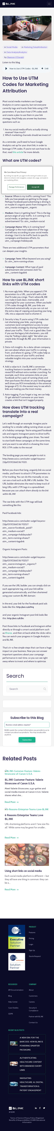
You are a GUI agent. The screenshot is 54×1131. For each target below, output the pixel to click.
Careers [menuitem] (32, 1002)
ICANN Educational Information (33, 1121)
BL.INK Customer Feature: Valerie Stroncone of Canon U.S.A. (24, 781)
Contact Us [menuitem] (33, 1022)
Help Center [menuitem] (12, 1002)
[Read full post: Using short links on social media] (27, 865)
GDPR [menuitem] (10, 1014)
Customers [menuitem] (33, 996)
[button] (6, 68)
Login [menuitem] (31, 944)
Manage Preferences (16, 187)
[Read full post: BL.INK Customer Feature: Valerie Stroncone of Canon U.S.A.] (27, 774)
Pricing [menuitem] (31, 938)
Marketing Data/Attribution (34, 47)
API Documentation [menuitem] (15, 990)
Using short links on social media (23, 870)
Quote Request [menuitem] (35, 956)
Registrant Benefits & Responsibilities (26, 1119)
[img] (42, 68)
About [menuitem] (31, 990)
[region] (27, 180)
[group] (27, 68)
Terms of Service (16, 1118)
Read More (10, 802)
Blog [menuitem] (10, 996)
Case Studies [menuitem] (13, 1008)
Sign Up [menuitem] (32, 950)
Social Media (10, 47)
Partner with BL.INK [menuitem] (36, 1016)
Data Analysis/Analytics (15, 52)
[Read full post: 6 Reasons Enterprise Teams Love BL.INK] (26, 809)
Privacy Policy (30, 1118)
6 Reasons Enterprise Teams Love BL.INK (24, 817)
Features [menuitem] (32, 932)
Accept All (35, 187)
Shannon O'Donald (14, 57)
